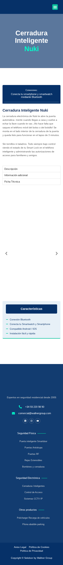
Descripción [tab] (10, 168)
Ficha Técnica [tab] (12, 181)
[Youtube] (37, 420)
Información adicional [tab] (16, 175)
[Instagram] (31, 420)
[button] (55, 7)
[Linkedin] (25, 420)
